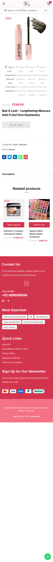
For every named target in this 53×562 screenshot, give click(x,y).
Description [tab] (8, 174)
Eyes (15, 144)
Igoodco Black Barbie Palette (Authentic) (36, 234)
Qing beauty (9, 327)
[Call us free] (26, 283)
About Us (6, 344)
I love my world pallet (33, 322)
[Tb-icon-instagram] (3, 301)
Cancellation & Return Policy (15, 349)
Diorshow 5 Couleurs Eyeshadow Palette (13, 232)
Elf (31, 317)
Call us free (8, 291)
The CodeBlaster (32, 416)
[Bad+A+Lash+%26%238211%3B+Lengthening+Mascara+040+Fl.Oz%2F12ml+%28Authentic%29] (9, 157)
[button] (39, 224)
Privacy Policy (8, 353)
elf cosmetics (42, 317)
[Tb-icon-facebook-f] (9, 301)
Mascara (23, 144)
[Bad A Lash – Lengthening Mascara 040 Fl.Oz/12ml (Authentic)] (4, 157)
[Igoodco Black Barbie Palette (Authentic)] (39, 209)
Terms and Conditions (12, 362)
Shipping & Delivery (11, 358)
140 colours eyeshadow (15, 317)
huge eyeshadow (12, 322)
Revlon (12, 149)
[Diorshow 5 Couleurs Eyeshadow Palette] (13, 209)
